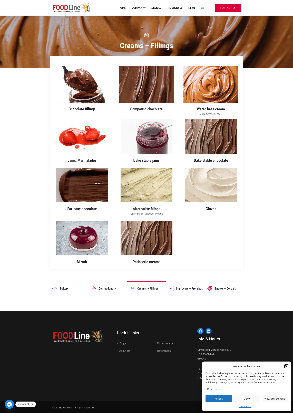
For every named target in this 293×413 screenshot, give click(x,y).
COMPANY (138, 7)
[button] (286, 366)
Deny (247, 398)
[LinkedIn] (209, 331)
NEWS (191, 7)
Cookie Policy (245, 406)
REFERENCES (175, 7)
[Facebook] (200, 331)
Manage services (215, 389)
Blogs (122, 343)
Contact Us (228, 7)
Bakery (64, 288)
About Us (124, 350)
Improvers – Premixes (189, 288)
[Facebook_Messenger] (9, 404)
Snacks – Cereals (225, 288)
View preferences (274, 398)
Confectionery (107, 288)
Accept (219, 398)
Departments (165, 343)
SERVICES (155, 7)
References (164, 350)
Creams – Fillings (147, 288)
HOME (122, 7)
